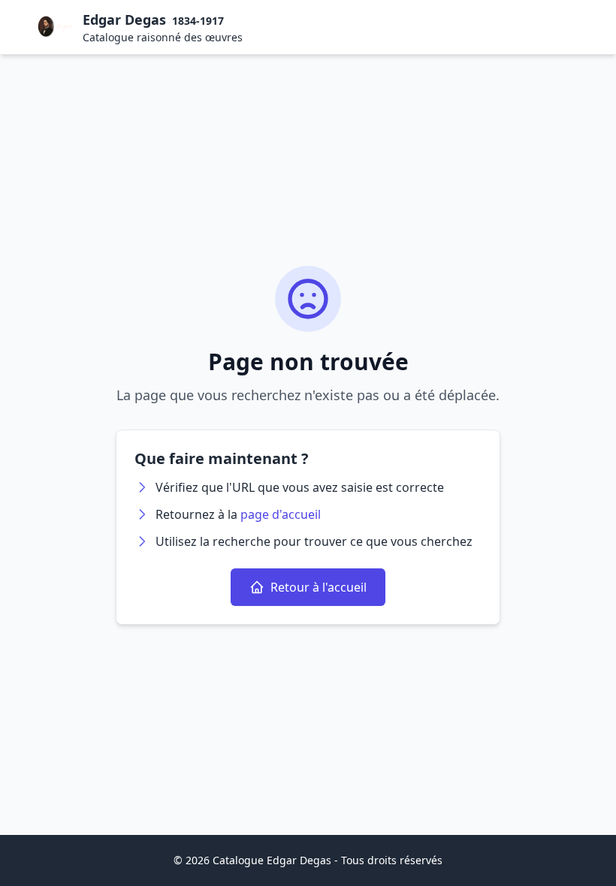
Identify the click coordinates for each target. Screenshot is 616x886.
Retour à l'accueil (318, 587)
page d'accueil (280, 514)
